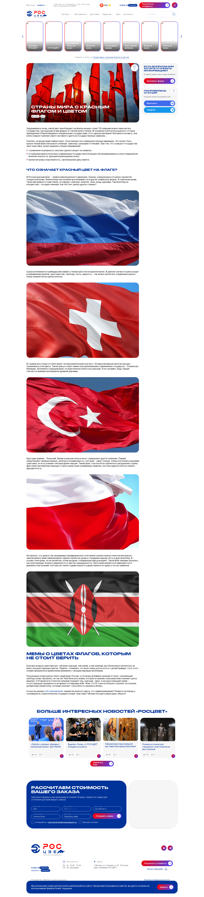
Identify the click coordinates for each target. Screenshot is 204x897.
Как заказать (80, 14)
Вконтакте (152, 103)
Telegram (151, 110)
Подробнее (67, 888)
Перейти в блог (98, 763)
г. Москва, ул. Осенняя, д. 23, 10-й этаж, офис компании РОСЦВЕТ (71, 5)
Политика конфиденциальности (157, 880)
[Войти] (175, 5)
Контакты (128, 14)
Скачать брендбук (155, 869)
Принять (164, 887)
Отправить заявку (104, 816)
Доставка (95, 14)
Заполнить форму (155, 81)
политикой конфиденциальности (62, 822)
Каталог (66, 14)
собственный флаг (53, 691)
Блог (118, 14)
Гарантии (106, 14)
